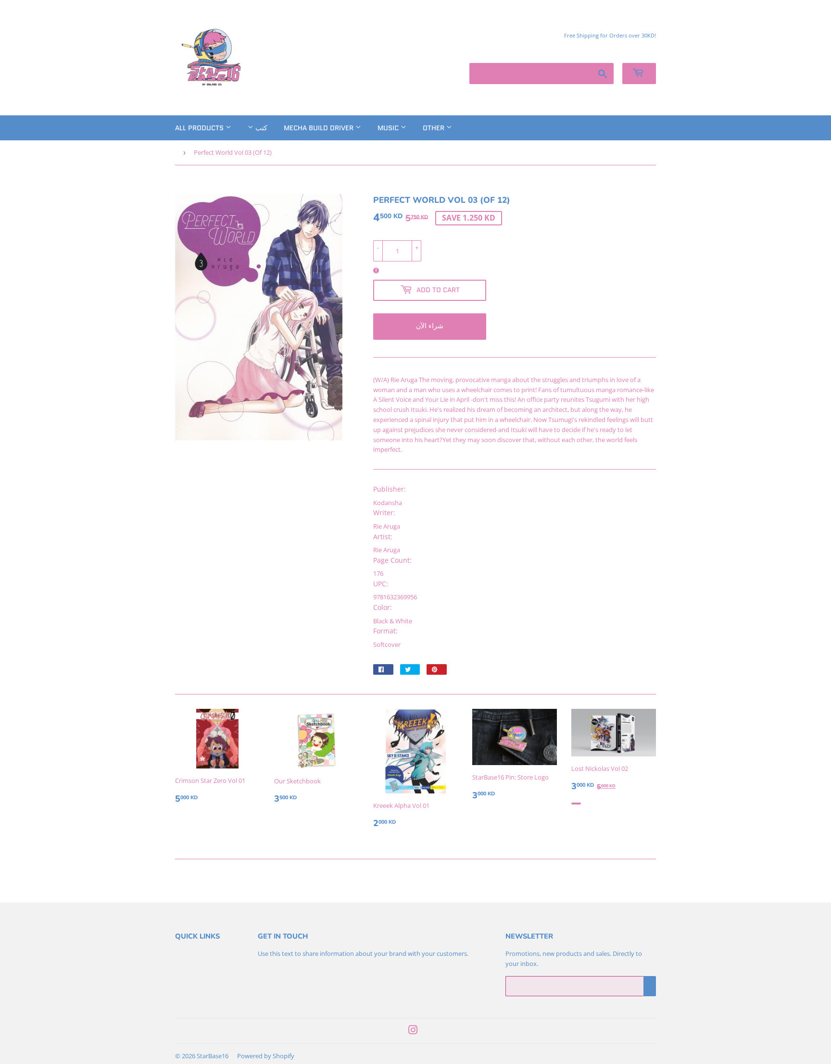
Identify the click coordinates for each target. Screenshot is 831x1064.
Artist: (382, 536)
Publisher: (389, 489)
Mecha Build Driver (319, 128)
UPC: (380, 583)
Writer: (384, 512)
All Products (200, 128)
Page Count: (392, 560)
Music (389, 128)
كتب (260, 128)
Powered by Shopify (265, 1056)
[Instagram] (413, 1031)
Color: (382, 607)
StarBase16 (212, 1056)
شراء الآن (429, 326)
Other (434, 128)
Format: (385, 630)
